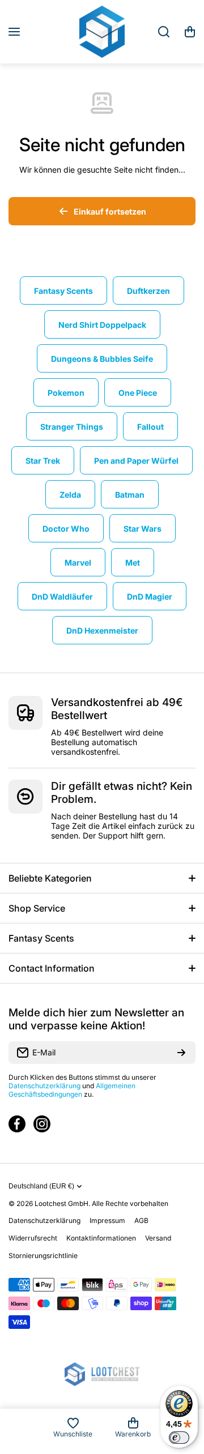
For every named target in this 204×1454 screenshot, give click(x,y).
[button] (190, 31)
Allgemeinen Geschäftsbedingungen (71, 1089)
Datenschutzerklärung (44, 1085)
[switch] (179, 1437)
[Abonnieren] (181, 1052)
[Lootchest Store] (102, 31)
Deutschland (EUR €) (41, 1186)
